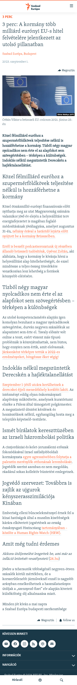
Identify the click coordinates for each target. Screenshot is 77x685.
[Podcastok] (40, 680)
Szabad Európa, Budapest (19, 54)
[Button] (66, 70)
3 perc (7, 17)
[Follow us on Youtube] (6, 644)
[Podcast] (42, 644)
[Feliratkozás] (51, 644)
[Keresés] (62, 680)
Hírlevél (17, 680)
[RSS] (33, 644)
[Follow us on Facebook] (15, 644)
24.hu (54, 559)
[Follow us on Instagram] (24, 644)
